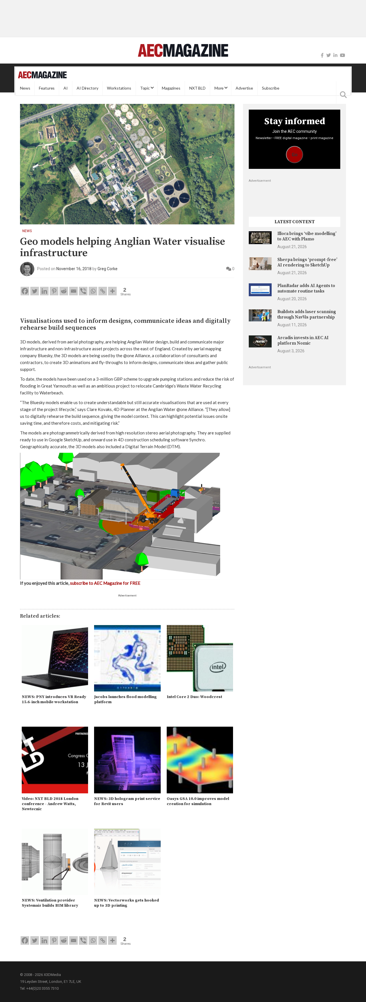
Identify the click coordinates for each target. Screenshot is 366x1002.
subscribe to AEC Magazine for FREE (105, 583)
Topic (145, 88)
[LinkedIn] (335, 55)
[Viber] (83, 291)
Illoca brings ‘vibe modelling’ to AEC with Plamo (307, 236)
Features (47, 88)
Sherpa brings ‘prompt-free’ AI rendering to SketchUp (307, 262)
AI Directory (87, 88)
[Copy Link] (102, 291)
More (219, 88)
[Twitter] (328, 55)
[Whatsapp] (93, 291)
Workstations (119, 88)
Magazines (171, 88)
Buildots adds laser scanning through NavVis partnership (306, 314)
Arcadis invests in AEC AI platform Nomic (303, 340)
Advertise (244, 88)
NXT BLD (197, 88)
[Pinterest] (54, 291)
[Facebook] (322, 55)
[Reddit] (63, 291)
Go (295, 154)
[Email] (73, 291)
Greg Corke (108, 268)
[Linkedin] (44, 291)
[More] (112, 291)
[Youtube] (342, 55)
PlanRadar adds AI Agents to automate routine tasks (306, 288)
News (25, 88)
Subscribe (270, 88)
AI (65, 88)
